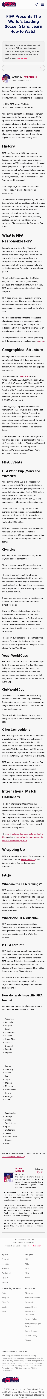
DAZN (4, 1307)
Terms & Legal (31, 1331)
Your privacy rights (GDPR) (33, 1324)
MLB (27, 1273)
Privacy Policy (31, 1319)
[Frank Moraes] (9, 1177)
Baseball (5, 1268)
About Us (29, 1293)
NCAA (27, 1278)
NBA (27, 1268)
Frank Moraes (30, 76)
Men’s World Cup (28, 859)
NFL (26, 1259)
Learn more (21, 58)
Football (5, 1259)
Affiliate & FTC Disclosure (31, 1312)
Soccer (5, 1282)
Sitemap (28, 1340)
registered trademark (24, 1395)
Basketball (6, 1273)
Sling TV (5, 1298)
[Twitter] (41, 1172)
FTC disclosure (21, 1368)
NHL (27, 1264)
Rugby (5, 1278)
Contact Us (29, 1302)
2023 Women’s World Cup (13, 1156)
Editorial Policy (31, 1307)
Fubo (4, 1293)
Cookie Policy (31, 1336)
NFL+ (4, 1311)
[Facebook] (38, 1172)
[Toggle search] (37, 4)
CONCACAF (24, 376)
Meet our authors (32, 1298)
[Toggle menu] (42, 4)
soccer (41, 341)
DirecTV (5, 1302)
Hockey (5, 1264)
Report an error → (35, 1246)
